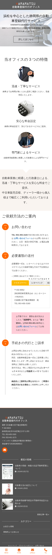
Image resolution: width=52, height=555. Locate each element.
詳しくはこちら (26, 39)
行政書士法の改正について (26, 485)
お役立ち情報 (8, 526)
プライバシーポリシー (26, 545)
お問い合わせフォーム (27, 326)
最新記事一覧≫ (43, 514)
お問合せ (32, 553)
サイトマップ (12, 545)
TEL (46, 553)
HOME (19, 553)
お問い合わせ (39, 545)
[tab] (20, 282)
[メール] (4, 450)
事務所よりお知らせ (11, 532)
